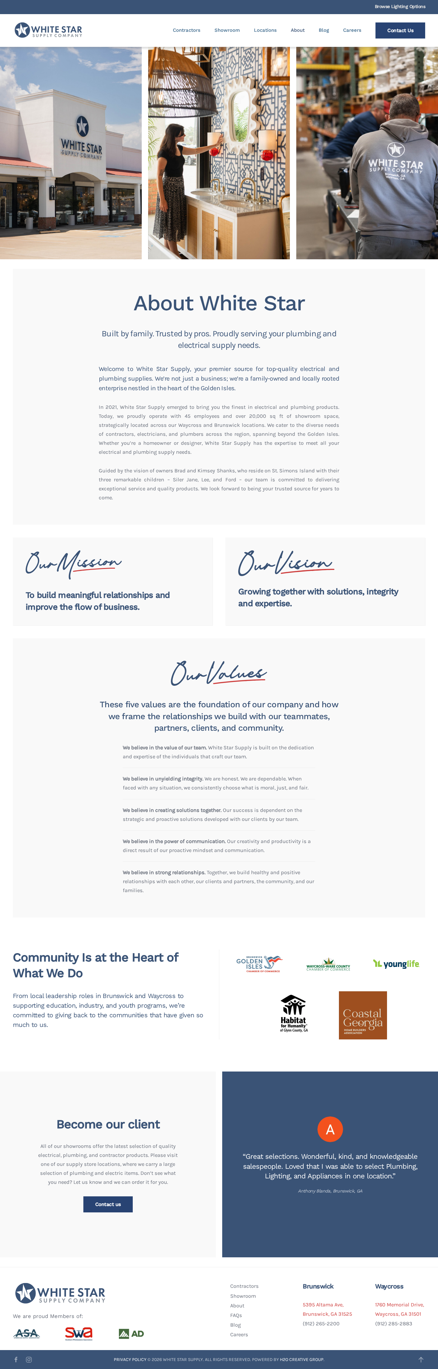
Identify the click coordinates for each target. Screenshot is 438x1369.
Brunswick (318, 1286)
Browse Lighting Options (400, 6)
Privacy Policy (130, 1359)
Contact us (108, 1204)
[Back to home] (49, 30)
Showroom (227, 30)
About (298, 30)
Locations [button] (265, 30)
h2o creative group (302, 1359)
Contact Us (400, 30)
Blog (324, 30)
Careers (352, 30)
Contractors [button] (186, 30)
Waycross (389, 1286)
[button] (421, 1359)
